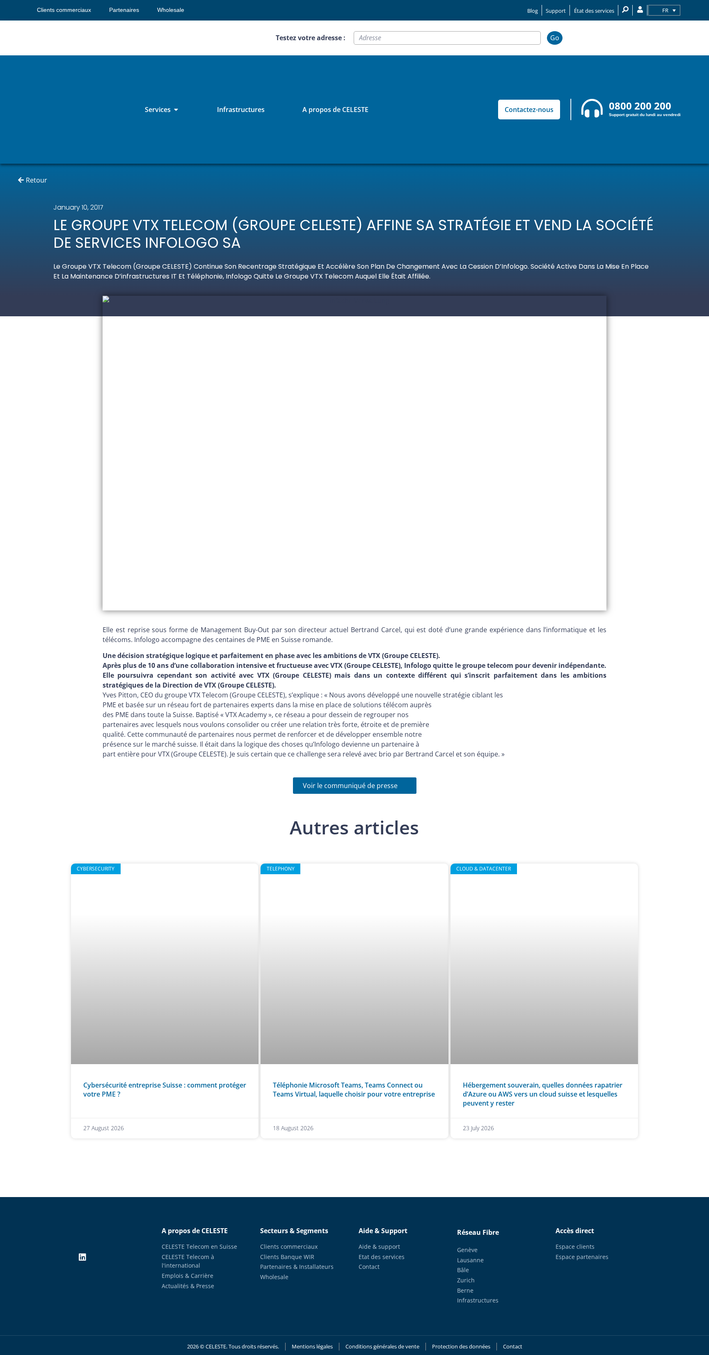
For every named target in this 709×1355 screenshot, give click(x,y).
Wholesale (170, 10)
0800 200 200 (640, 105)
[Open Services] (176, 109)
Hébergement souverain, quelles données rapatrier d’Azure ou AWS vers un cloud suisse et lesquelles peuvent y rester (542, 1094)
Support (556, 10)
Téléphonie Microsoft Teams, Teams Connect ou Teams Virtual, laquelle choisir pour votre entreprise (354, 1090)
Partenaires (124, 10)
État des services (594, 10)
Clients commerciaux (64, 10)
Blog (532, 10)
